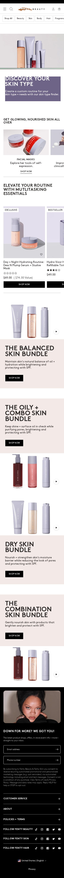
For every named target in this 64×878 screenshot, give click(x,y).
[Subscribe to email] (57, 749)
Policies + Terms (14, 819)
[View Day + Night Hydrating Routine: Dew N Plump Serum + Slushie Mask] (24, 232)
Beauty (20, 18)
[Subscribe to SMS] (57, 760)
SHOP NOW (26, 171)
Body (39, 18)
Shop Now (24, 284)
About (7, 809)
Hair (48, 18)
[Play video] (56, 331)
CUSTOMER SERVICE (15, 799)
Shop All (8, 18)
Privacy (32, 869)
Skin (30, 18)
